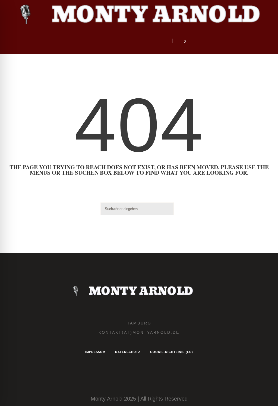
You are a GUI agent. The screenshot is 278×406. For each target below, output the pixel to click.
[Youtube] (133, 41)
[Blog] (125, 41)
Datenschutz (127, 352)
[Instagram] (100, 41)
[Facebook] (108, 41)
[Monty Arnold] (139, 291)
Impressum (95, 352)
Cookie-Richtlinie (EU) (171, 352)
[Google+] (116, 41)
